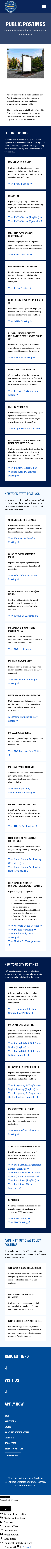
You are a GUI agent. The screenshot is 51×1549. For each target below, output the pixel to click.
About (7, 1415)
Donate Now (13, 1456)
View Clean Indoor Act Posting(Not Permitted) (24, 869)
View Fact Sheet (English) (22, 1180)
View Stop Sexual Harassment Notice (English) (24, 1166)
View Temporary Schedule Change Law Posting (22, 1011)
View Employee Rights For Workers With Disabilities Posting (22, 471)
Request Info (17, 1356)
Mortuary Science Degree (17, 1432)
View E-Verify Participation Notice (23, 392)
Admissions (10, 1421)
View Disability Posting (21, 929)
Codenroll (27, 1547)
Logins (8, 1426)
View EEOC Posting (19, 184)
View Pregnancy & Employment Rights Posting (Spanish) (25, 1095)
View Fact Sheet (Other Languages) (20, 1186)
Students (9, 1437)
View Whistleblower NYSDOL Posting (24, 577)
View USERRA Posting (20, 357)
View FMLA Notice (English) (24, 217)
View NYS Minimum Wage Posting (22, 681)
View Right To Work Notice (23, 428)
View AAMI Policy (18, 1218)
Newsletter (10, 1443)
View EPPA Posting (19, 254)
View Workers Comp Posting (24, 925)
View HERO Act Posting (21, 826)
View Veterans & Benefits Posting (21, 540)
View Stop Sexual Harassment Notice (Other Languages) (24, 1174)
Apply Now (14, 1404)
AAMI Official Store (14, 1449)
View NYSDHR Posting (21, 649)
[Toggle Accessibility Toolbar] (5, 1497)
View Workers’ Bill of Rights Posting (23, 1132)
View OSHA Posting (19, 321)
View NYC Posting (18, 1222)
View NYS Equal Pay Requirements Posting (20, 790)
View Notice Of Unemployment (25, 941)
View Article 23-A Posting (22, 615)
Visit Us (12, 1380)
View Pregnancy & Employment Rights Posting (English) (25, 1087)
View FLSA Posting (18, 288)
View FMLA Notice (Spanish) (24, 221)
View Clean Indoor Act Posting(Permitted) (24, 861)
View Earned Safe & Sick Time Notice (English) (24, 1045)
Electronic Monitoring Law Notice (22, 718)
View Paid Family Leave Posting (21, 935)
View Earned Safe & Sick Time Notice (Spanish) (24, 1053)
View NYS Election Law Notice (24, 751)
